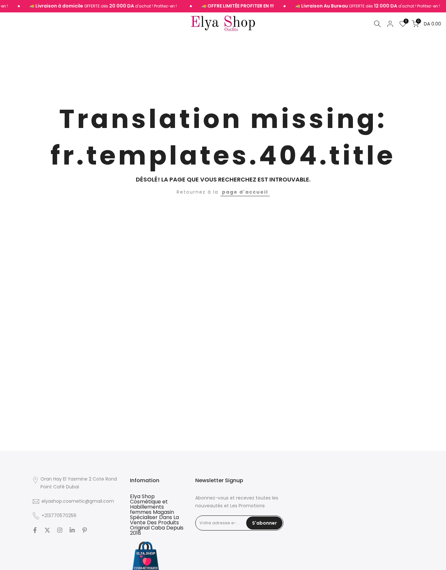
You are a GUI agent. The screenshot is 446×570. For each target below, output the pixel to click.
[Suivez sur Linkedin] (72, 530)
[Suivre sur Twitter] (47, 530)
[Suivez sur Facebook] (35, 530)
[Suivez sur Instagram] (60, 530)
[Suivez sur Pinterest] (85, 530)
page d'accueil (245, 192)
